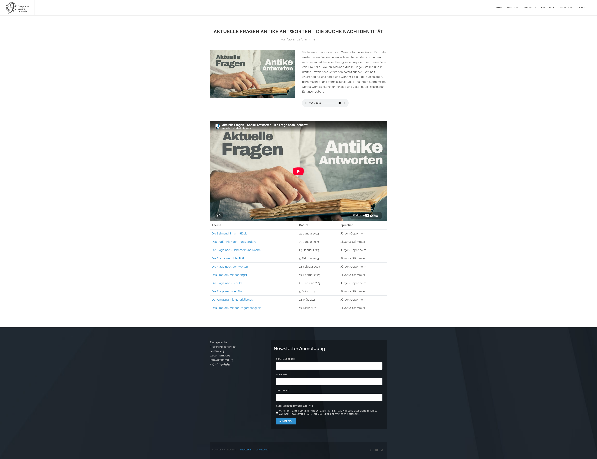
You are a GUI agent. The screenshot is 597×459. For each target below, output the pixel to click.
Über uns (513, 8)
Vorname (281, 374)
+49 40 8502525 (220, 364)
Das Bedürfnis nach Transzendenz (234, 241)
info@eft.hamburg (221, 359)
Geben (581, 8)
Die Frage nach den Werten (230, 266)
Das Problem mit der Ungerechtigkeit (236, 307)
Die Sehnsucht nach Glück (229, 233)
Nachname (282, 390)
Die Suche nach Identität (228, 258)
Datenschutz (262, 449)
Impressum (246, 449)
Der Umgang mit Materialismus (232, 299)
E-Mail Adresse (286, 359)
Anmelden (286, 421)
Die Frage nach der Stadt (228, 291)
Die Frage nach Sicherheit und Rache (236, 250)
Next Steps (548, 8)
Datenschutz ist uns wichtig (294, 406)
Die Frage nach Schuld (227, 283)
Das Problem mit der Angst (229, 274)
